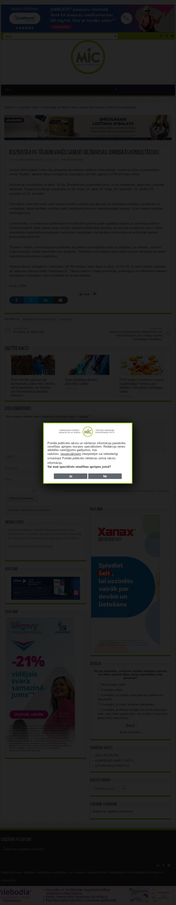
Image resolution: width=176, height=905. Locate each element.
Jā (70, 476)
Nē (105, 476)
